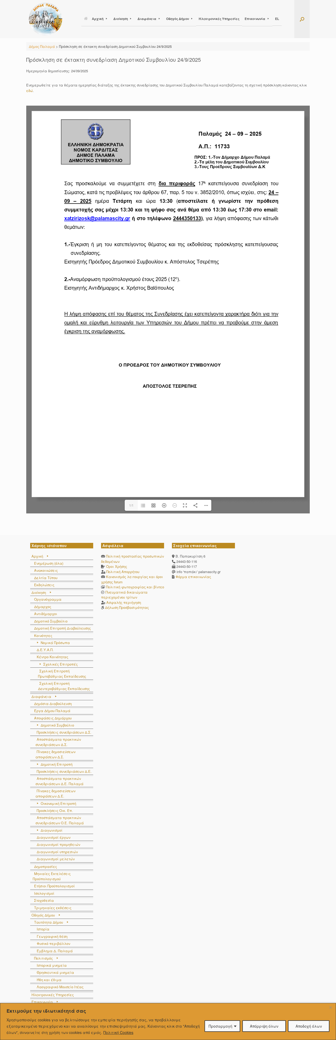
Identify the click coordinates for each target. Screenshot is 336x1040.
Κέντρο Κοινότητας (52, 656)
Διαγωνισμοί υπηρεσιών (57, 851)
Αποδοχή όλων (309, 1026)
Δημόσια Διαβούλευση (53, 703)
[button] (302, 19)
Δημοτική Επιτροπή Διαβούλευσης (62, 628)
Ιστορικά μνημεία (52, 965)
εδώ (29, 90)
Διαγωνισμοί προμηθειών (58, 844)
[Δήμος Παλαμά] (45, 19)
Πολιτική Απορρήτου (122, 571)
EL (277, 18)
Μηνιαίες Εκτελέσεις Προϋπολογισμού (52, 876)
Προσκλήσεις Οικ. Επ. (55, 810)
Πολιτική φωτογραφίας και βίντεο (135, 586)
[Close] (330, 1007)
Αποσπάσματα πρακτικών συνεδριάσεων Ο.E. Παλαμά (59, 820)
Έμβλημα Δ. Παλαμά (55, 950)
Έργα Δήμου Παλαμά (52, 710)
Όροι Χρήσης (116, 566)
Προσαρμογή (220, 1026)
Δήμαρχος (42, 606)
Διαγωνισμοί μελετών (56, 858)
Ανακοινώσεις (46, 570)
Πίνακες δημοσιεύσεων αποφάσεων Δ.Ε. (55, 793)
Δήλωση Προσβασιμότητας (127, 607)
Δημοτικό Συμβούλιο (50, 621)
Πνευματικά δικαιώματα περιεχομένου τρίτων (124, 595)
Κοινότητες (43, 635)
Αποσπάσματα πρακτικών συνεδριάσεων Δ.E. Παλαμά (59, 781)
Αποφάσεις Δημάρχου (53, 717)
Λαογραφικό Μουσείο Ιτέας (60, 986)
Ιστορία (43, 928)
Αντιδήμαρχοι (45, 613)
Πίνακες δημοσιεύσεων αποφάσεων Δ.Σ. (55, 754)
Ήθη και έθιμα (49, 979)
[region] (168, 1021)
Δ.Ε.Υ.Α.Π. (45, 649)
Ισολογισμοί (44, 893)
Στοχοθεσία (44, 900)
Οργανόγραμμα (47, 599)
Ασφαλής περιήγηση (123, 602)
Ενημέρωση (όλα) (48, 563)
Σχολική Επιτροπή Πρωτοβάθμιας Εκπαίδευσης (62, 673)
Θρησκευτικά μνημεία (55, 972)
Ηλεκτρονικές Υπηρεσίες (219, 18)
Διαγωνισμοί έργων (53, 837)
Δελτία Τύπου (45, 577)
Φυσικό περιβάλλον (53, 943)
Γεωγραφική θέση (52, 936)
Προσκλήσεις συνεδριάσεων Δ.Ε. (64, 771)
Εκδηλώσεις (44, 584)
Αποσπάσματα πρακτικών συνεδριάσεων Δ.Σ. (58, 742)
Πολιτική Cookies (118, 1032)
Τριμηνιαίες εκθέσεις (52, 907)
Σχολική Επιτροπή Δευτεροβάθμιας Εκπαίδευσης (64, 686)
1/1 (131, 505)
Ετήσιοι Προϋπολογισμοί (54, 885)
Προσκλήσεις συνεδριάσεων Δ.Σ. (64, 732)
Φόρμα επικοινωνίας (193, 576)
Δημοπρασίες (45, 866)
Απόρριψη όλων (264, 1026)
